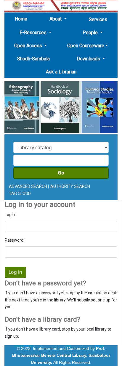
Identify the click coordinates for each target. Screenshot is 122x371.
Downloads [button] (89, 59)
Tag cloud (20, 193)
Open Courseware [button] (85, 45)
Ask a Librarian (61, 72)
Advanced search (28, 186)
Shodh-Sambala (33, 59)
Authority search (70, 186)
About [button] (56, 19)
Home (23, 19)
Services (98, 19)
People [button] (91, 32)
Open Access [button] (28, 45)
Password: (14, 240)
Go (61, 173)
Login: (10, 214)
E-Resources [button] (34, 32)
